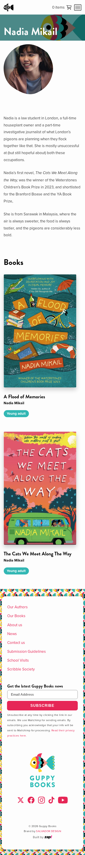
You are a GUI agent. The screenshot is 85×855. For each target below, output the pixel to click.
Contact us (16, 642)
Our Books (16, 615)
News (12, 633)
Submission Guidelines (26, 651)
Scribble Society (21, 669)
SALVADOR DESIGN (48, 831)
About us (14, 625)
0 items (58, 7)
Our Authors (17, 607)
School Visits (18, 660)
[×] (77, 7)
